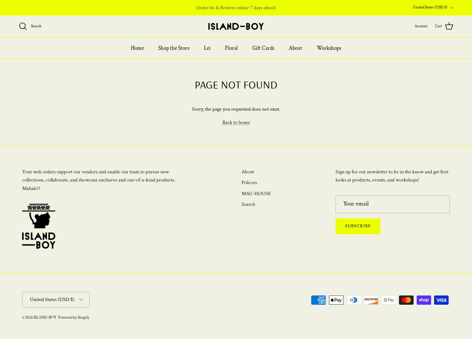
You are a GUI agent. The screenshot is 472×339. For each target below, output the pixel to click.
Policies (249, 182)
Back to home (236, 122)
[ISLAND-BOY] (236, 26)
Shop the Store (174, 48)
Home (137, 48)
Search (248, 204)
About (295, 48)
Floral (231, 48)
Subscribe (358, 226)
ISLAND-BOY (45, 317)
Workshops (329, 48)
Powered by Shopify (73, 317)
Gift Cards (263, 48)
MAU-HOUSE (256, 193)
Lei (207, 48)
